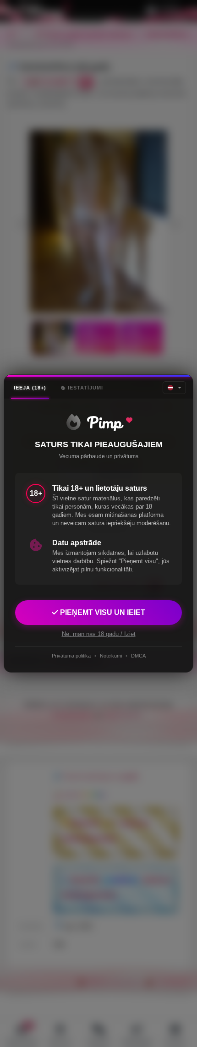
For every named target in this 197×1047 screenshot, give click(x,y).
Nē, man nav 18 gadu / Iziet (99, 633)
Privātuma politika (71, 655)
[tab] (30, 388)
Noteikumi (111, 655)
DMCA (138, 655)
